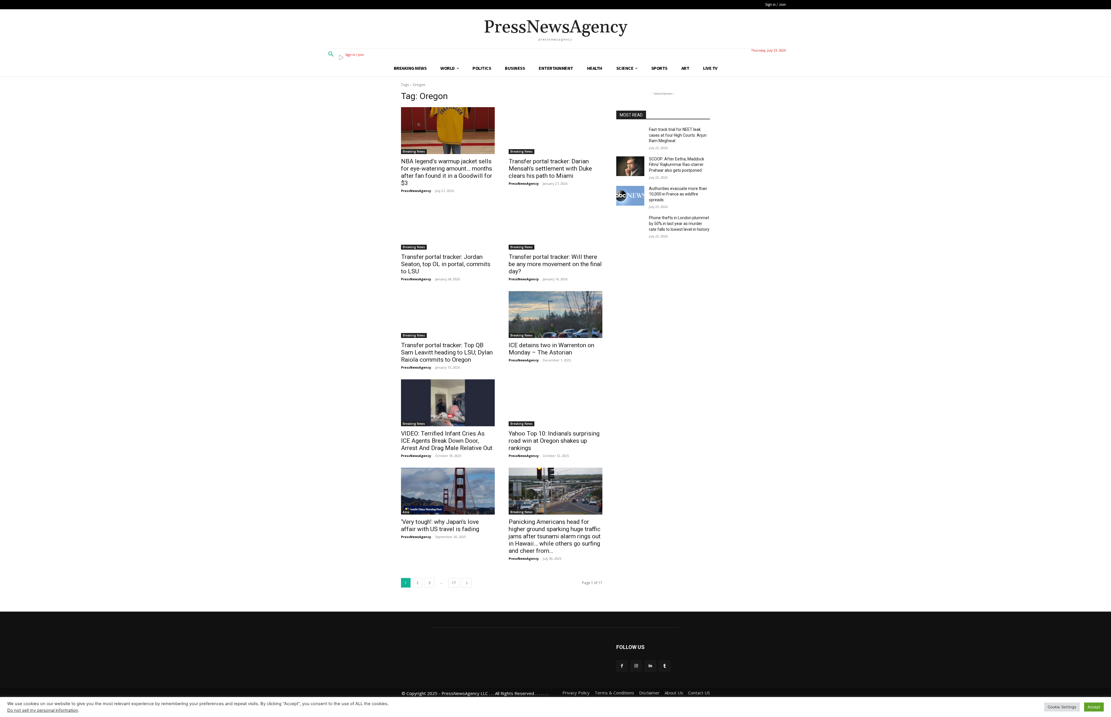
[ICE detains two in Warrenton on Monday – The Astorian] (555, 314)
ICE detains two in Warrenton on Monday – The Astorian (551, 349)
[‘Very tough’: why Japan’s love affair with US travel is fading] (448, 491)
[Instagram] (636, 666)
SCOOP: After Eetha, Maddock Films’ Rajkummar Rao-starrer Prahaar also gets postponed (676, 165)
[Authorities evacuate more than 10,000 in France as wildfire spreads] (630, 196)
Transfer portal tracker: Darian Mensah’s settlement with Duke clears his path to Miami (550, 168)
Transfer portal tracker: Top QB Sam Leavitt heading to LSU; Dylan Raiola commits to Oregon (447, 352)
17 (454, 582)
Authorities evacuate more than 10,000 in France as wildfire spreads (678, 194)
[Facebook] (622, 666)
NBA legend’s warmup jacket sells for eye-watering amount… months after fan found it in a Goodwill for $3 (446, 172)
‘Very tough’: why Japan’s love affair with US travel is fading (440, 525)
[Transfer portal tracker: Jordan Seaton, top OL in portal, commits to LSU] (448, 226)
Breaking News (414, 151)
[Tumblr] (664, 666)
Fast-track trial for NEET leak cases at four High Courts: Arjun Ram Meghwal (678, 135)
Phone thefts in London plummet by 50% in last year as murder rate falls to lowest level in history (679, 223)
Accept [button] (1094, 707)
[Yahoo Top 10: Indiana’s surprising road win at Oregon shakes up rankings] (555, 402)
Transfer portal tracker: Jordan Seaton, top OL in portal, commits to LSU (445, 264)
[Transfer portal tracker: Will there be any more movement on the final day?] (555, 226)
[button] (331, 54)
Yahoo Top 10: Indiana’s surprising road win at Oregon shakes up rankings (554, 440)
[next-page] (467, 583)
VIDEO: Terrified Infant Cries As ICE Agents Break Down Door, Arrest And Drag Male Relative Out (446, 440)
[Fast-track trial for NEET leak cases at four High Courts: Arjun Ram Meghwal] (630, 137)
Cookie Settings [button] (1062, 707)
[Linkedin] (650, 666)
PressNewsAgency (416, 191)
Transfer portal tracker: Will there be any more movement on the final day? (555, 264)
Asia (406, 512)
